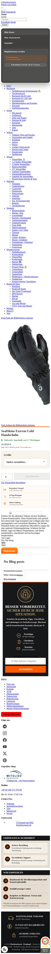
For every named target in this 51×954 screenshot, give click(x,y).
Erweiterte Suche (8, 22)
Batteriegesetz (12, 699)
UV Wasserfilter (19, 169)
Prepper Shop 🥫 (19, 267)
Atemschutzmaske (20, 220)
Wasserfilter (17, 257)
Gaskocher (16, 188)
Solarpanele (17, 245)
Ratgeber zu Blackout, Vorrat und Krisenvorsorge (25, 896)
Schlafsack (16, 115)
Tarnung (15, 232)
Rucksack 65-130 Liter (22, 98)
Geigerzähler (17, 272)
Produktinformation (13, 571)
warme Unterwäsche (21, 147)
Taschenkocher (18, 206)
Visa (8, 808)
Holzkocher (17, 191)
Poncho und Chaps (20, 149)
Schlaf (9, 110)
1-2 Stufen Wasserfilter (22, 162)
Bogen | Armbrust (19, 240)
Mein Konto (9, 32)
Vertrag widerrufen (11, 714)
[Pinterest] (5, 760)
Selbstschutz (17, 264)
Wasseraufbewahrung (21, 174)
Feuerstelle (16, 301)
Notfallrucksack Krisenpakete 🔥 (26, 91)
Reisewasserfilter (19, 167)
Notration (16, 184)
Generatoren (17, 269)
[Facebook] (5, 740)
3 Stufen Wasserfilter (21, 164)
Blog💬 (10, 311)
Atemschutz (17, 274)
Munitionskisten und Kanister (24, 103)
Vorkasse (10, 804)
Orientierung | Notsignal (22, 242)
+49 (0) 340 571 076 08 (11, 790)
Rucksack (11, 88)
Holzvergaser (17, 193)
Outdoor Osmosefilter (21, 171)
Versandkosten (25, 447)
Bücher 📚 (16, 262)
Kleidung (16, 140)
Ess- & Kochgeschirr (21, 201)
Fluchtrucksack (18, 93)
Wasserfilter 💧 (18, 159)
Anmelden (8, 43)
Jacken (15, 142)
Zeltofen (15, 196)
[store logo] (8, 2)
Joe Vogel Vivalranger (21, 291)
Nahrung (10, 181)
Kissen (15, 130)
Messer (15, 235)
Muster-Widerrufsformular (18, 708)
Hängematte (17, 125)
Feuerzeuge (17, 247)
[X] (5, 753)
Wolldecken (17, 154)
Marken (10, 308)
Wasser (10, 157)
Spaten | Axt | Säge (20, 230)
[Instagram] (5, 733)
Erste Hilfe (16, 225)
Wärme (10, 132)
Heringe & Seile (19, 120)
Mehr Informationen (13, 575)
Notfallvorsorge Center (20, 889)
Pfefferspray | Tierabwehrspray (25, 276)
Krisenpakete (17, 254)
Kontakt (10, 689)
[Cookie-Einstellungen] (4, 949)
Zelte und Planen (19, 118)
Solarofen (16, 198)
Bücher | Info (17, 213)
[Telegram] (5, 726)
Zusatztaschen (18, 101)
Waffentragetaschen (20, 108)
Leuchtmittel (17, 215)
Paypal (9, 813)
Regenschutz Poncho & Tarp (24, 179)
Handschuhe (17, 152)
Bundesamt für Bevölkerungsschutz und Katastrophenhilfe (28, 880)
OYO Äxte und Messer (22, 306)
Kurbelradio (17, 259)
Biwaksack (16, 113)
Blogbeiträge (9, 551)
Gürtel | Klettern (19, 237)
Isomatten (16, 123)
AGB (9, 691)
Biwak (15, 298)
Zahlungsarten (13, 694)
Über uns (10, 684)
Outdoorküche (18, 186)
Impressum (11, 686)
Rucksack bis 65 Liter (21, 96)
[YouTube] (5, 747)
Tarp (14, 127)
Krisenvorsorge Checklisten (24, 281)
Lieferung (11, 701)
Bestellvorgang (13, 703)
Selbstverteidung (19, 227)
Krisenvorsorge (13, 249)
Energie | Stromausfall (21, 218)
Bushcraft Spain (19, 289)
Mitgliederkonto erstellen (14, 52)
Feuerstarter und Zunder (22, 137)
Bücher (15, 296)
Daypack (16, 106)
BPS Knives (17, 294)
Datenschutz (12, 696)
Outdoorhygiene (19, 223)
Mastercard (11, 811)
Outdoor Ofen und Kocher (23, 135)
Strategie (10, 208)
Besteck (15, 203)
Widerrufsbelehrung (15, 706)
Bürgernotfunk (18, 210)
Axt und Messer (19, 303)
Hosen (15, 144)
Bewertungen (10, 579)
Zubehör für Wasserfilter (22, 176)
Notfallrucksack (19, 252)
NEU (9, 86)
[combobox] (13, 19)
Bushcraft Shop (13, 284)
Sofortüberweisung (15, 806)
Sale (8, 313)
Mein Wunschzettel (12, 38)
